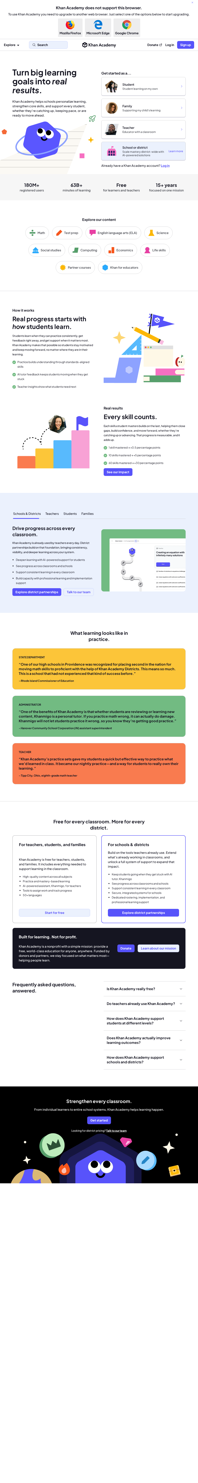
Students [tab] (70, 514)
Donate (152, 45)
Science (162, 233)
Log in (169, 45)
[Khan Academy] (99, 45)
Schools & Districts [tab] (27, 514)
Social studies (51, 250)
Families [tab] (87, 514)
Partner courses (79, 267)
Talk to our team (116, 1130)
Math (41, 233)
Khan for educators (124, 267)
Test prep (71, 233)
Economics (124, 250)
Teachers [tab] (52, 514)
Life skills (159, 250)
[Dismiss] (192, 2)
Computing (88, 250)
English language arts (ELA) (117, 233)
